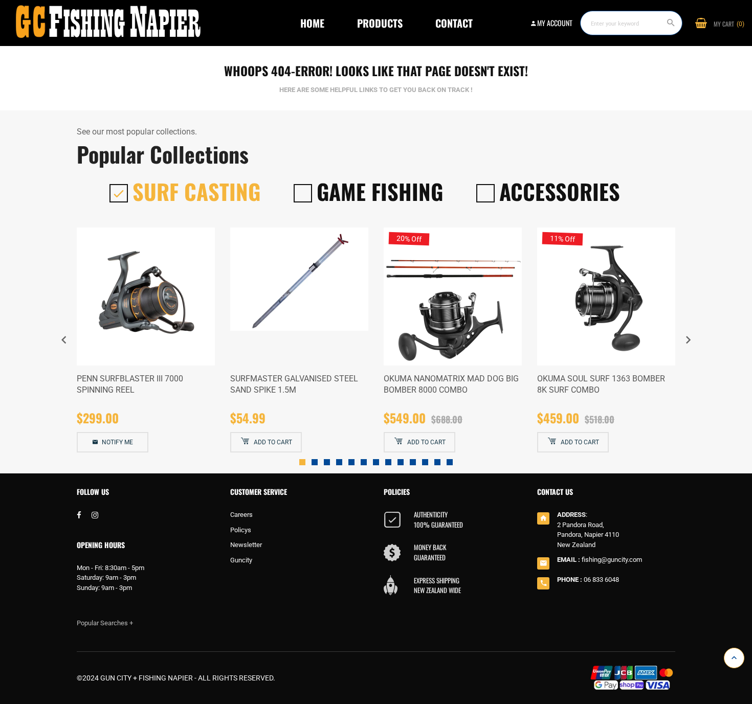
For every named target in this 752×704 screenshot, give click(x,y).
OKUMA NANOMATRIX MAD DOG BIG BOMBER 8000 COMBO (451, 384)
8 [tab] (388, 462)
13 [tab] (450, 462)
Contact (454, 23)
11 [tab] (425, 462)
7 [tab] (376, 462)
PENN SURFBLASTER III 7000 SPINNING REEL (130, 384)
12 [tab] (437, 462)
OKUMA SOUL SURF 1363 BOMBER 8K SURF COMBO (601, 384)
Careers (241, 514)
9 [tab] (400, 462)
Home (312, 23)
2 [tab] (315, 462)
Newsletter (246, 545)
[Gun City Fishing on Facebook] (79, 515)
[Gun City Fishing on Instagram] (95, 515)
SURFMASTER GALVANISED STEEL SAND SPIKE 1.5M (294, 384)
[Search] (671, 23)
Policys (240, 530)
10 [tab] (413, 462)
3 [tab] (327, 462)
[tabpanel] (146, 340)
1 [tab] (302, 462)
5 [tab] (351, 462)
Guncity (241, 560)
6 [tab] (364, 462)
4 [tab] (339, 462)
